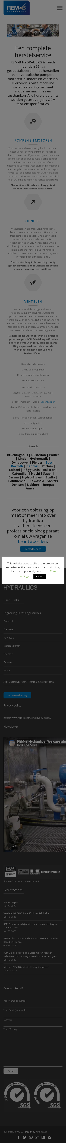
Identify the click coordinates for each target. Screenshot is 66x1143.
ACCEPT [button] (40, 576)
